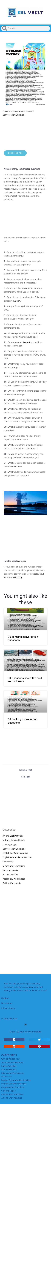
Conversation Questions (14, 115)
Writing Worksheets (12, 883)
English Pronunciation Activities (17, 857)
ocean (33, 448)
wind (6, 577)
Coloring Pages (10, 844)
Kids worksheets (10, 870)
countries (28, 342)
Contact (5, 998)
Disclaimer (6, 1003)
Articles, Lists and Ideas (14, 840)
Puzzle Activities (10, 874)
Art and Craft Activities (13, 836)
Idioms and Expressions (14, 866)
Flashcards (8, 861)
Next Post (25, 777)
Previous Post (25, 770)
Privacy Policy (8, 1008)
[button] (25, 1024)
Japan (17, 301)
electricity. (18, 577)
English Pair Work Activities (15, 853)
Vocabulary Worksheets (14, 879)
